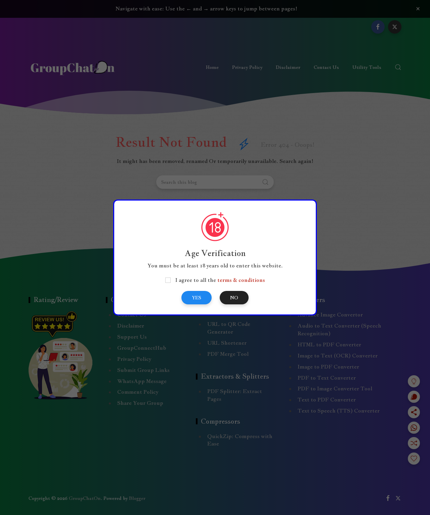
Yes (196, 298)
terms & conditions (241, 280)
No (234, 298)
